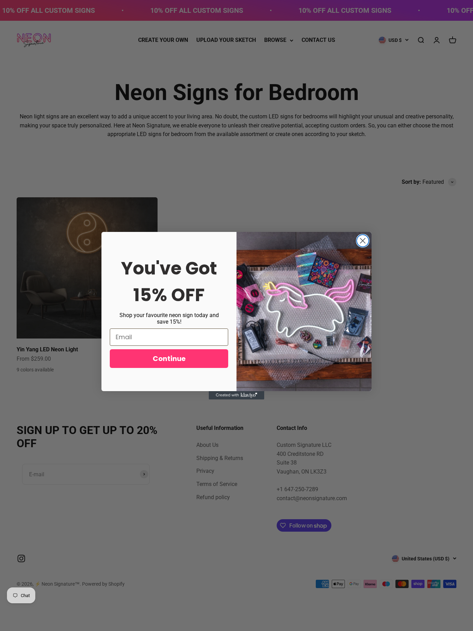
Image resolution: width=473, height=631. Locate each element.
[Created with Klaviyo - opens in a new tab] (236, 395)
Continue (169, 358)
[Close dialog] (363, 241)
